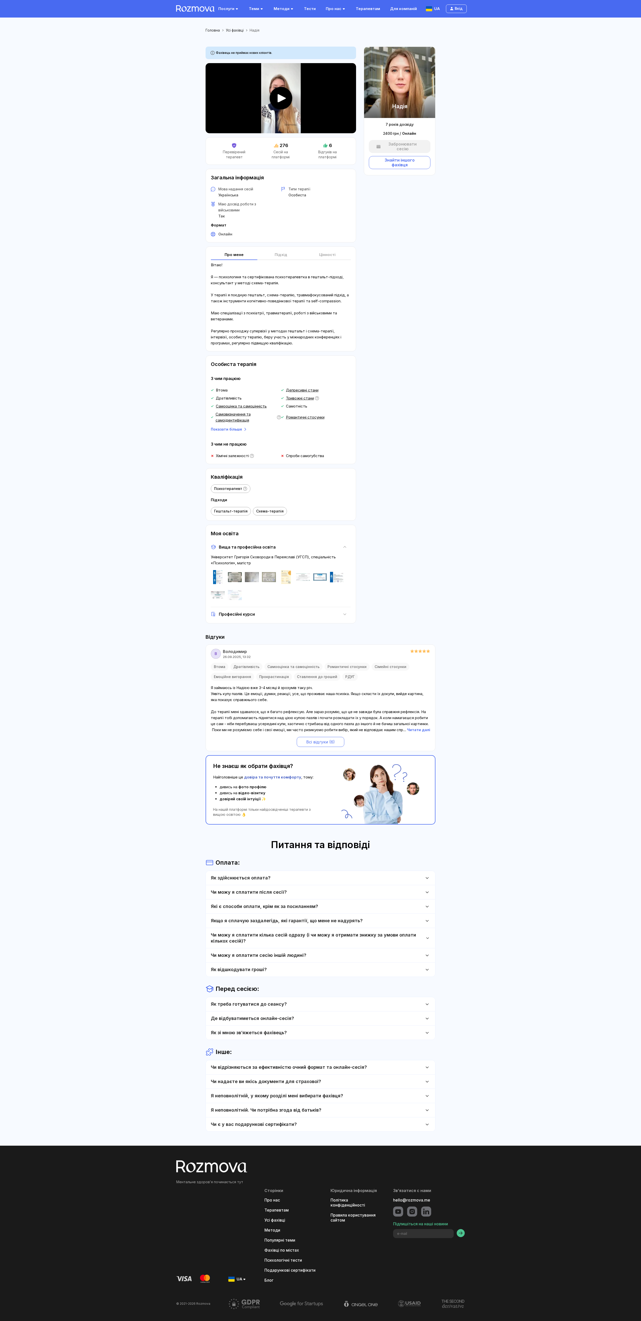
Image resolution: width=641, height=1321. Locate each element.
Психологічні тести (283, 1260)
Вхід (458, 8)
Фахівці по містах (281, 1250)
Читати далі (418, 729)
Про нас (333, 8)
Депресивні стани (302, 390)
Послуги (226, 8)
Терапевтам (368, 8)
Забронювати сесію (402, 146)
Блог (268, 1280)
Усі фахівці (235, 30)
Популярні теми (279, 1240)
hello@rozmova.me (411, 1200)
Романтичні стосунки (305, 417)
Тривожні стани (300, 398)
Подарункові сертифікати (289, 1270)
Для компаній (403, 8)
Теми (254, 8)
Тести (310, 8)
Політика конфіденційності (348, 1203)
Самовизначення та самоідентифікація (233, 417)
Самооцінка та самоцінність (241, 406)
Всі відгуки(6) (320, 741)
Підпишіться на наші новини (420, 1224)
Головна (213, 30)
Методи (281, 8)
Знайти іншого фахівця (400, 162)
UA (437, 8)
